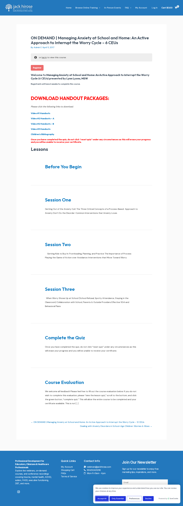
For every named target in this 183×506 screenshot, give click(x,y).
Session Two (58, 244)
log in (44, 57)
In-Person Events (112, 7)
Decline (148, 498)
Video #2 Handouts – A (42, 118)
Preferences (134, 498)
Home (68, 7)
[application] (99, 7)
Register (37, 67)
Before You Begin (63, 167)
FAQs (63, 473)
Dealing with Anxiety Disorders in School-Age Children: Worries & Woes (115, 426)
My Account (141, 7)
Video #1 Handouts (40, 113)
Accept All (102, 498)
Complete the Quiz (65, 337)
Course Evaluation (64, 382)
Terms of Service (69, 476)
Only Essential (118, 498)
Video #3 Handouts (41, 129)
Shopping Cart (67, 470)
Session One (58, 200)
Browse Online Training (86, 7)
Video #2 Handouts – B (42, 123)
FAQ (127, 7)
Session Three (60, 289)
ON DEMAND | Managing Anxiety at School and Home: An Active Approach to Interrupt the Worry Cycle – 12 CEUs (88, 422)
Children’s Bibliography (42, 134)
